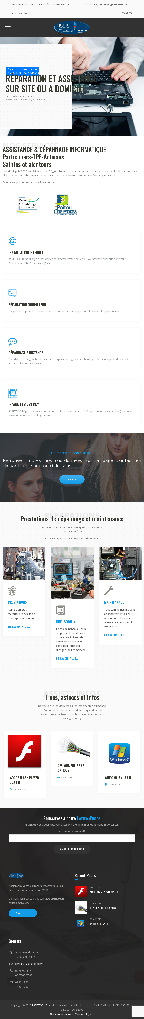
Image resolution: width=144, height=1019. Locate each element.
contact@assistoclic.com (29, 963)
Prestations (17, 602)
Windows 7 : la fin (118, 777)
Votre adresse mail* (72, 831)
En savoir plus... (19, 626)
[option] (24, 592)
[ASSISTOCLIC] (71, 27)
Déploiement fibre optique (70, 768)
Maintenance (114, 602)
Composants (65, 621)
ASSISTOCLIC (40, 1005)
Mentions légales (84, 1014)
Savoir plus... (23, 913)
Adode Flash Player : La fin (24, 780)
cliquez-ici (72, 479)
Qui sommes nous (60, 1014)
